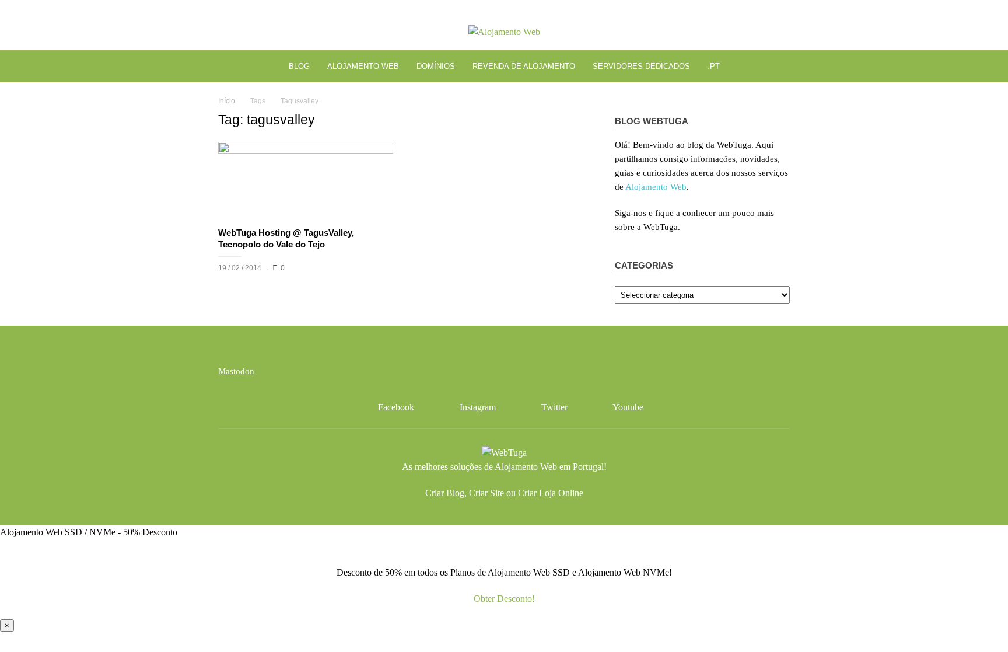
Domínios (435, 66)
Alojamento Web (363, 66)
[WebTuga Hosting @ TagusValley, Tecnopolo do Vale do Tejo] (305, 180)
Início (226, 101)
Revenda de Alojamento (524, 66)
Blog (299, 66)
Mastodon (236, 371)
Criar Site (486, 493)
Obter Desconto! (504, 599)
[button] (771, 66)
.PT (714, 66)
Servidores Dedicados (641, 66)
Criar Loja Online (550, 493)
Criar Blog (444, 493)
